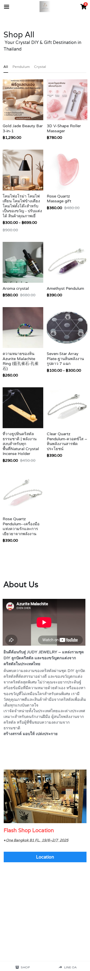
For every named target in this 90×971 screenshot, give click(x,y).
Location (45, 857)
